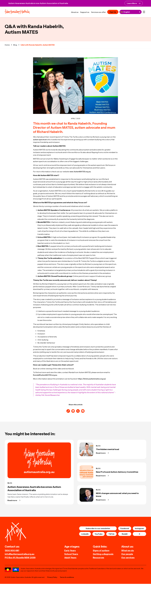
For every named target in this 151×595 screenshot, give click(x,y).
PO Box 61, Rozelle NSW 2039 (20, 557)
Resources (98, 557)
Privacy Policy (52, 577)
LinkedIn (85, 534)
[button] (144, 12)
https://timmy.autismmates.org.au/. (92, 379)
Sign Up (113, 12)
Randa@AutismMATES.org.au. (45, 375)
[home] (17, 12)
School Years (71, 554)
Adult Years (70, 557)
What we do (127, 550)
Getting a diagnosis (103, 554)
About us (74, 12)
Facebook (124, 528)
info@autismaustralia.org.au (19, 554)
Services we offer (98, 12)
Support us (84, 12)
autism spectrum (40, 139)
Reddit (125, 534)
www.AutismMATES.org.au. (80, 171)
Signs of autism (101, 550)
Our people (127, 554)
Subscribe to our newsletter (98, 528)
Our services (128, 557)
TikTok (111, 534)
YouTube (98, 534)
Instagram (139, 528)
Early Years (70, 550)
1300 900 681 (12, 550)
